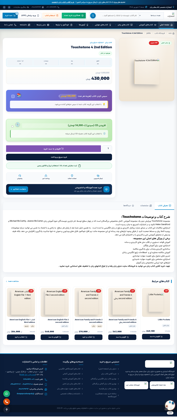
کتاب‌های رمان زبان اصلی (71, 383)
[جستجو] (93, 15)
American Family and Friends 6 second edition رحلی (122, 321)
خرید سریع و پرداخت (59, 157)
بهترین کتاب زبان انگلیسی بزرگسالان (103, 378)
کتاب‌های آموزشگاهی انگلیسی (69, 369)
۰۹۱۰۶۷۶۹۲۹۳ (24, 389)
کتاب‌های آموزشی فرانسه (71, 378)
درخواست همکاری (19, 189)
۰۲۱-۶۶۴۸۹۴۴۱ (28, 379)
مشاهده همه (13, 281)
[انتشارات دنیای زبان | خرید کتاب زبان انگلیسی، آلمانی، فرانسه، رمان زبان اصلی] (170, 15)
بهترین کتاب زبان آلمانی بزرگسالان (104, 383)
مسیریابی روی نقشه (27, 374)
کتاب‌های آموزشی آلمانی (71, 373)
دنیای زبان (117, 266)
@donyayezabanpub (25, 393)
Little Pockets (164, 319)
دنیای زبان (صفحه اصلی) (107, 369)
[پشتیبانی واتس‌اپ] (6, 393)
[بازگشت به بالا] (6, 409)
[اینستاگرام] (4, 7)
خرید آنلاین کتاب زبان (155, 266)
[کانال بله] (9, 7)
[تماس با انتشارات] (6, 401)
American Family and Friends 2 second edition (88, 321)
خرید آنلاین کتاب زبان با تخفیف (63, 2)
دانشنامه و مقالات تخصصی (70, 393)
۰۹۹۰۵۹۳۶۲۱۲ (15, 384)
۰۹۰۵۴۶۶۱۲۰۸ (27, 384)
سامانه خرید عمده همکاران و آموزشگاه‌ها (106, 395)
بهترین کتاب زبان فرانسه (107, 388)
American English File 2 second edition (58, 321)
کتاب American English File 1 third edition (22, 321)
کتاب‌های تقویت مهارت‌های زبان (68, 388)
